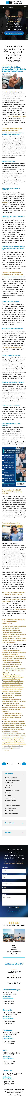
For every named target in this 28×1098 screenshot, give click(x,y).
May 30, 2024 (5, 65)
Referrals (14, 950)
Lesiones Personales (10, 798)
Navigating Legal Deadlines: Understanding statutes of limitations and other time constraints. (13, 701)
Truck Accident (9, 810)
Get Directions (7, 996)
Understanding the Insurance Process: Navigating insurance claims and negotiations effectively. (14, 634)
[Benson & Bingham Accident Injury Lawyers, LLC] (14, 2)
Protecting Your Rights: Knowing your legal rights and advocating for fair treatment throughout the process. (14, 742)
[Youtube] (15, 983)
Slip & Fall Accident (10, 808)
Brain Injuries (8, 785)
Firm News (8, 795)
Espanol (7, 793)
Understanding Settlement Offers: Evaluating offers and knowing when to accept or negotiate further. (14, 658)
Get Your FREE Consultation (14, 33)
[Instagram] (17, 983)
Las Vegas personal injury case (11, 347)
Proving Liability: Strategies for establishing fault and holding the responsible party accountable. (12, 683)
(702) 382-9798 (14, 978)
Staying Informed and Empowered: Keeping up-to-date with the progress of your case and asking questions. (13, 736)
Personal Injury (9, 803)
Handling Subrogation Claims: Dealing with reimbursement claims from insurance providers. (13, 730)
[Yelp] (12, 983)
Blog (14, 947)
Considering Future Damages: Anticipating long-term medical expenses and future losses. (12, 664)
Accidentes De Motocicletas (12, 780)
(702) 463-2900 (9, 1042)
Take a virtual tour (8, 998)
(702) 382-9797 (7, 8)
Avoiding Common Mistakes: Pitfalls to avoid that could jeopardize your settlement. (14, 671)
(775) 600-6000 (9, 1062)
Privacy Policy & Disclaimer (14, 1092)
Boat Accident (9, 783)
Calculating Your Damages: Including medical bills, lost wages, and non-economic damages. (13, 677)
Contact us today (20, 609)
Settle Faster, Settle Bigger (17, 116)
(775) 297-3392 (9, 1082)
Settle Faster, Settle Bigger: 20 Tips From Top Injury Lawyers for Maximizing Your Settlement (14, 628)
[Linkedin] (10, 983)
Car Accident (14, 65)
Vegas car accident (12, 92)
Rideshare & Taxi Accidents (12, 805)
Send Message (14, 912)
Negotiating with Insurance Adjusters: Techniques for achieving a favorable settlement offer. (14, 652)
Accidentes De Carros (11, 777)
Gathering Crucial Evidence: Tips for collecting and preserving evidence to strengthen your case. (14, 640)
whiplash (4, 202)
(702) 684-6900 (9, 1021)
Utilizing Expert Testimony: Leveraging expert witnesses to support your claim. (12, 695)
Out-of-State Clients (14, 952)
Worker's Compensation (11, 813)
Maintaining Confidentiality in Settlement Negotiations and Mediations (12, 748)
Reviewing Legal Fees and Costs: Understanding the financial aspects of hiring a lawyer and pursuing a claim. (14, 723)
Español (14, 954)
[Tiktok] (19, 983)
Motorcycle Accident (10, 800)
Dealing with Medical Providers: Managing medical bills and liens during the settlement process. (12, 689)
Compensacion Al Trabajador (13, 790)
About (14, 945)
